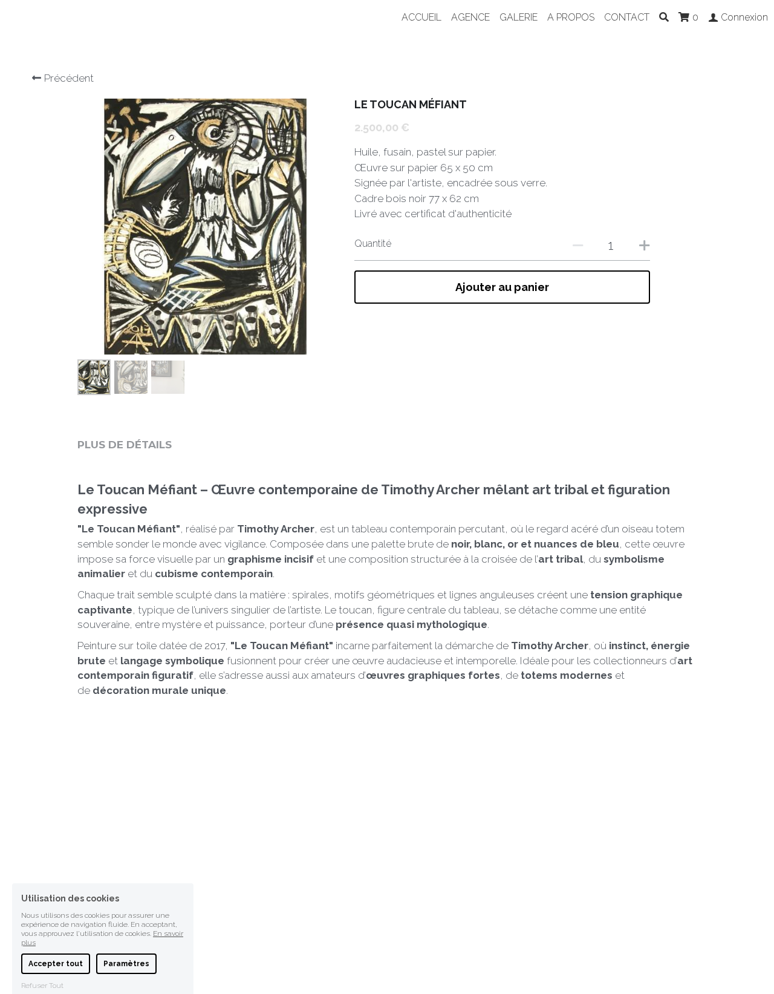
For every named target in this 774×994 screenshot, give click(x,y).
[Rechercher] (664, 17)
